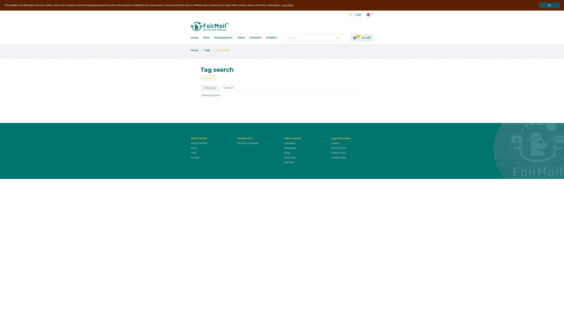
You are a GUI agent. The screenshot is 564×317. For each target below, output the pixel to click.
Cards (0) (228, 87)
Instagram (290, 143)
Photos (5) (210, 88)
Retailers (271, 37)
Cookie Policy (338, 157)
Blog (286, 152)
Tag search (223, 50)
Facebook (290, 157)
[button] (370, 14)
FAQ (193, 152)
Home (194, 37)
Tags (207, 50)
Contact (195, 157)
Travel (241, 37)
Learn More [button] (288, 5)
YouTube (289, 162)
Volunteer (256, 37)
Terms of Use (338, 148)
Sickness (208, 77)
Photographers (223, 37)
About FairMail (199, 143)
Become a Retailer (248, 143)
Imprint (335, 143)
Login (358, 14)
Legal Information (341, 138)
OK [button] (549, 5)
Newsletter (290, 148)
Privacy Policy (338, 152)
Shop (206, 37)
